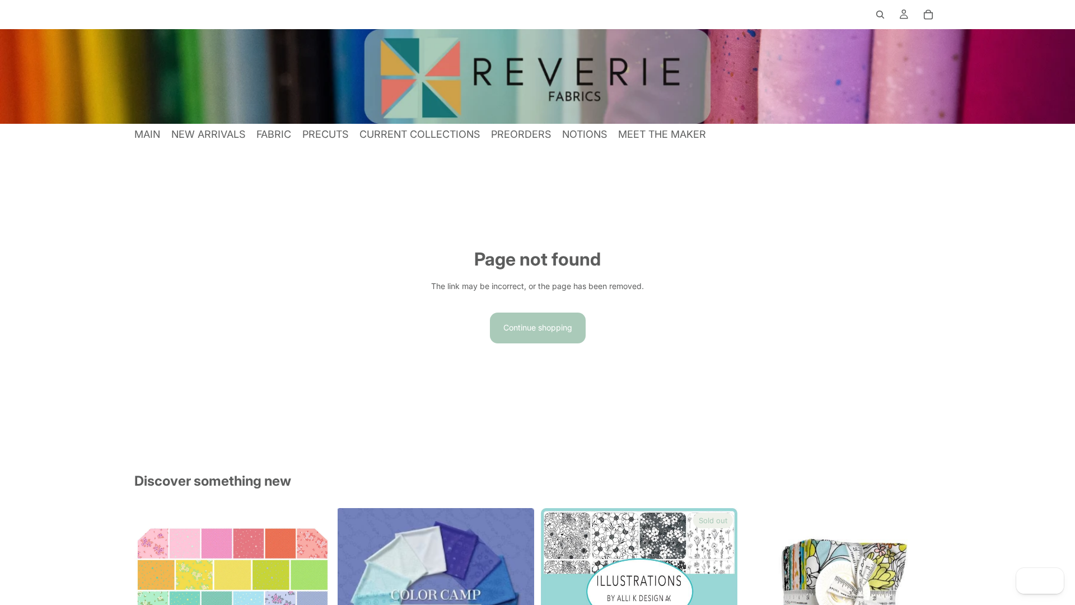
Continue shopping (537, 327)
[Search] (880, 14)
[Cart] (928, 14)
